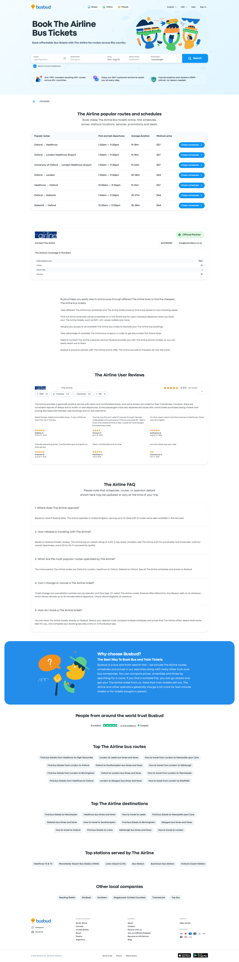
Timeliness (60, 394)
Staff (41, 394)
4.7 (47, 394)
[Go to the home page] (41, 7)
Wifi (100, 394)
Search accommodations (49, 66)
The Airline (66, 388)
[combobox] (46, 58)
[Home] (33, 101)
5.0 (89, 394)
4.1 (105, 394)
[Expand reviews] (202, 391)
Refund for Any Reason (167, 593)
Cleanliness (81, 394)
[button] (64, 58)
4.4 (67, 394)
